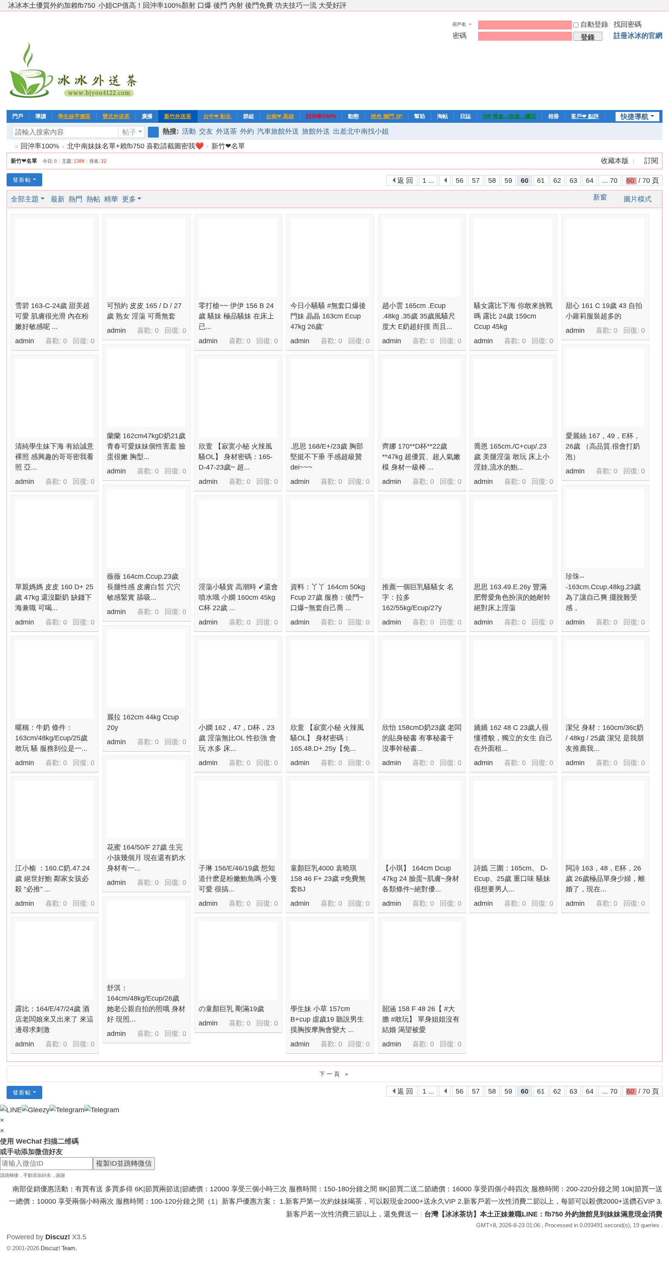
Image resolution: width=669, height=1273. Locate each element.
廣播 (147, 116)
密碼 (460, 36)
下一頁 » (334, 1074)
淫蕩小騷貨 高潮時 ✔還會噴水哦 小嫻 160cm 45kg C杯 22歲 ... (238, 597)
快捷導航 (634, 116)
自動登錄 (594, 24)
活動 (189, 131)
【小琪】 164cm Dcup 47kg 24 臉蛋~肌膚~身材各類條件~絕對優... (420, 878)
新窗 (600, 197)
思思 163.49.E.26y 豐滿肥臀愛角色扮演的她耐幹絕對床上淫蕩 (512, 597)
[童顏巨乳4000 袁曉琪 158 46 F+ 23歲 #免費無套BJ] (329, 820)
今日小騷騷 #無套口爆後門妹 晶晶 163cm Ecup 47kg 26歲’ (328, 316)
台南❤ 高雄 (280, 116)
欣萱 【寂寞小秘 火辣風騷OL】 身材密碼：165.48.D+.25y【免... (327, 738)
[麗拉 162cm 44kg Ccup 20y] (146, 669)
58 (492, 180)
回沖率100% (321, 116)
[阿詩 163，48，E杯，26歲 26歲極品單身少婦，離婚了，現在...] (605, 820)
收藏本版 (616, 161)
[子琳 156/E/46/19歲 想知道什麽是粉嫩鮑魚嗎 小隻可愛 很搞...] (238, 820)
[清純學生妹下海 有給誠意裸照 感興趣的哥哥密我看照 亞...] (54, 398)
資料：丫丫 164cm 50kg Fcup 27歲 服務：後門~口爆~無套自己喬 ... (327, 597)
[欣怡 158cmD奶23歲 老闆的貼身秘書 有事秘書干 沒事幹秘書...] (421, 679)
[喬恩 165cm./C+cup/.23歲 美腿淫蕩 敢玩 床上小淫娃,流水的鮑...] (513, 398)
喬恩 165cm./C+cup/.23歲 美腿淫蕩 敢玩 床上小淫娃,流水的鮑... (511, 456)
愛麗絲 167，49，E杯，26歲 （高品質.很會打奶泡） (603, 446)
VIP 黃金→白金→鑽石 (509, 116)
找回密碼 (628, 24)
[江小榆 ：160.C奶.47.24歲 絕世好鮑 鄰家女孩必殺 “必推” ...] (54, 820)
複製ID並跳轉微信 (124, 1163)
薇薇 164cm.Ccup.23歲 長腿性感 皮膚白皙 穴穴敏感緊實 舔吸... (143, 587)
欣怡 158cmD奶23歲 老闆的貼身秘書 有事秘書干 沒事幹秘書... (421, 738)
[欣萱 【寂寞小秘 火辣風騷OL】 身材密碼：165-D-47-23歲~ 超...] (238, 398)
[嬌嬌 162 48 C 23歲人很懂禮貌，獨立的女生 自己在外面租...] (513, 679)
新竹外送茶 (177, 116)
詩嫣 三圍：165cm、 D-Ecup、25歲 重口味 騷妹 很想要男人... (512, 878)
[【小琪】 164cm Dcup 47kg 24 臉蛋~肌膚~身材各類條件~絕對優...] (421, 820)
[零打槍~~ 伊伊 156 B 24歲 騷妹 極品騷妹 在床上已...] (238, 257)
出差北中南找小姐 (361, 131)
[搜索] (153, 132)
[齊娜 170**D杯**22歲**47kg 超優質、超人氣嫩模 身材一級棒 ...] (421, 398)
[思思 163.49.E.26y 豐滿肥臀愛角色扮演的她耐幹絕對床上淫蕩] (513, 538)
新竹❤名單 (228, 146)
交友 (206, 131)
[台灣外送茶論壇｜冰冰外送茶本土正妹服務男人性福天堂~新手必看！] (74, 60)
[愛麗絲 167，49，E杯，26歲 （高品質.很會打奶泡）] (605, 387)
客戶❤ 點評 (585, 116)
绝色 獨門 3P (386, 116)
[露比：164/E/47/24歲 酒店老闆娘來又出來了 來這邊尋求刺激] (54, 960)
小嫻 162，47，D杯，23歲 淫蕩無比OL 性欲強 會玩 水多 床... (237, 738)
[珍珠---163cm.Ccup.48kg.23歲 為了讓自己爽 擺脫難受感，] (605, 528)
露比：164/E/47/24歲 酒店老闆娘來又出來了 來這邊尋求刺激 (54, 1019)
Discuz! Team (58, 1248)
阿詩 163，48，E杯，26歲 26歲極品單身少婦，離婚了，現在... (605, 878)
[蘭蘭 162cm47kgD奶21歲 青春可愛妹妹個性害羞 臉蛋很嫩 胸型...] (146, 387)
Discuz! (57, 1237)
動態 (353, 116)
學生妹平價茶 (74, 116)
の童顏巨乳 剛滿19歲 (231, 1009)
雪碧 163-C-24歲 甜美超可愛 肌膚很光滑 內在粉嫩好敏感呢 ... (52, 316)
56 (459, 180)
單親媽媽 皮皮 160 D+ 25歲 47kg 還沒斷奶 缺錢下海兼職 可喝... (54, 597)
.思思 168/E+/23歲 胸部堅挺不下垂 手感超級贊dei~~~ (326, 456)
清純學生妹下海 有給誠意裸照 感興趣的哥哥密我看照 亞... (54, 456)
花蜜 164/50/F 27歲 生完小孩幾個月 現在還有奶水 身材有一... (146, 857)
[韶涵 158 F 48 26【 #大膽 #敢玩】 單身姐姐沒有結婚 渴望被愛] (421, 960)
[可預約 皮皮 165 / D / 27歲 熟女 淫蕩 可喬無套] (146, 257)
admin (24, 341)
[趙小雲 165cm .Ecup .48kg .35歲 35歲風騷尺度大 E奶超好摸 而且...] (421, 257)
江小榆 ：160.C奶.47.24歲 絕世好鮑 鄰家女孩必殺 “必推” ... (52, 878)
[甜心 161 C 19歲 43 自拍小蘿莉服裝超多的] (605, 257)
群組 (248, 116)
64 (590, 180)
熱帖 (93, 199)
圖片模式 (638, 199)
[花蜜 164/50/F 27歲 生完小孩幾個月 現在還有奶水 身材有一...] (146, 799)
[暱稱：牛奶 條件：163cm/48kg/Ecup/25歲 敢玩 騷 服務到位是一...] (54, 679)
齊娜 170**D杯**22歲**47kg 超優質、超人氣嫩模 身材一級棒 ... (421, 456)
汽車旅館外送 (278, 131)
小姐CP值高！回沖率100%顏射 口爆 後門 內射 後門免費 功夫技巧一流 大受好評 (222, 5)
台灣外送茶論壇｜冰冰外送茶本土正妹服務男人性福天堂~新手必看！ (10, 146)
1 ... (428, 180)
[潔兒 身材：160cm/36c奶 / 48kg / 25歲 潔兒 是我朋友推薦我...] (605, 679)
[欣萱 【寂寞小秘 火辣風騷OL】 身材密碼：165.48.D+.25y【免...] (329, 679)
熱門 (75, 199)
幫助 (419, 116)
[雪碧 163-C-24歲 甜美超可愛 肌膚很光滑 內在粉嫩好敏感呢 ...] (54, 257)
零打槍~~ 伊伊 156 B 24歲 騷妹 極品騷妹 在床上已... (236, 316)
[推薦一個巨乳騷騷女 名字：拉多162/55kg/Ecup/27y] (421, 538)
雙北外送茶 (116, 116)
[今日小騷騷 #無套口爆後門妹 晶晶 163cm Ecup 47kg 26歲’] (329, 257)
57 (476, 180)
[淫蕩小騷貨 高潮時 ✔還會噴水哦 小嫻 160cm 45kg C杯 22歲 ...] (238, 538)
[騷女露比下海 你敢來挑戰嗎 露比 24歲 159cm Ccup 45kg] (513, 257)
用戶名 (459, 24)
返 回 (405, 180)
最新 (58, 199)
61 (541, 180)
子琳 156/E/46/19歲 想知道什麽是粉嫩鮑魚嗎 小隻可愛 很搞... (238, 878)
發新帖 (22, 180)
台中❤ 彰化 (217, 116)
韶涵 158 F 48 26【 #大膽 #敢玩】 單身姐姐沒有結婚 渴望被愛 (421, 1019)
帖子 (129, 132)
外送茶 (226, 131)
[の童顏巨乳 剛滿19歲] (238, 960)
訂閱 (651, 161)
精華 (111, 199)
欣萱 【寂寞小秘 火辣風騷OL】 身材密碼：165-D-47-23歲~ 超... (236, 456)
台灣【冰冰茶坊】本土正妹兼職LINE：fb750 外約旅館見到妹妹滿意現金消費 (543, 1214)
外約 (247, 131)
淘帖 (442, 116)
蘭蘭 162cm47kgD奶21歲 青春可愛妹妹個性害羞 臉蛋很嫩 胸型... (146, 446)
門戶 (17, 116)
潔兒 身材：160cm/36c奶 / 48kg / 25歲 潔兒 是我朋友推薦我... (605, 738)
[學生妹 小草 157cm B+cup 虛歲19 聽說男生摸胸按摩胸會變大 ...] (329, 960)
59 (508, 180)
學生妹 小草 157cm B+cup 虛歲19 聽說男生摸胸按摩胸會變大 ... (327, 1019)
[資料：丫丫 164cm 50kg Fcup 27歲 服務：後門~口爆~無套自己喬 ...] (329, 538)
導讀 (40, 116)
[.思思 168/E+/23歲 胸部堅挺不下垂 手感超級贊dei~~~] (329, 398)
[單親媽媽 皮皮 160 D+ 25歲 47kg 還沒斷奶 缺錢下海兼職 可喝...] (54, 538)
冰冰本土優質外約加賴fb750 (51, 5)
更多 (129, 199)
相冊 (553, 116)
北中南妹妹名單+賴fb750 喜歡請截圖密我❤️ (135, 146)
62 (557, 180)
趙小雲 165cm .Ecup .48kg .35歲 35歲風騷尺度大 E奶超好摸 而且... (418, 316)
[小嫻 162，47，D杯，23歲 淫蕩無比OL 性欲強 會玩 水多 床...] (238, 679)
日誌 (465, 116)
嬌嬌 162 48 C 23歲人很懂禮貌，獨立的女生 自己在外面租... (513, 738)
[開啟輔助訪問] (652, 5)
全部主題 (25, 199)
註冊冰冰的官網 (638, 36)
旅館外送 (316, 131)
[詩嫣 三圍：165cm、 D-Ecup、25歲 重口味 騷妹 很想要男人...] (513, 820)
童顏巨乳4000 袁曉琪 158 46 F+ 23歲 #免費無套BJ (327, 878)
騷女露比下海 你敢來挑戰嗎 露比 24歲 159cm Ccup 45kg (513, 316)
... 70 (610, 180)
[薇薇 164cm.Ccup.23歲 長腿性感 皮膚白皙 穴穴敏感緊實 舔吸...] (146, 528)
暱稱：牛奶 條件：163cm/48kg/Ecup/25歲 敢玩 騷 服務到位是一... (51, 738)
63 (573, 180)
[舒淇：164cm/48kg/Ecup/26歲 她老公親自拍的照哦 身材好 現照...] (146, 939)
